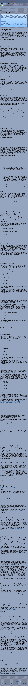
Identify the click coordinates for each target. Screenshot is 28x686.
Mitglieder (9, 3)
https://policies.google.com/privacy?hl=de (7, 332)
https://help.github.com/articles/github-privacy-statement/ (10, 402)
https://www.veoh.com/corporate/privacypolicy (8, 609)
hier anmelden (3, 21)
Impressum (9, 679)
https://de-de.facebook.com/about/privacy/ (7, 296)
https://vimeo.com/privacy (19, 510)
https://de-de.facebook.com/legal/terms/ (10, 297)
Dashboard (16, 3)
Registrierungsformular (8, 18)
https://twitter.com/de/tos (4, 367)
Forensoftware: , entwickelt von (14, 683)
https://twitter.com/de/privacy (15, 367)
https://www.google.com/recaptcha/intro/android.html (9, 558)
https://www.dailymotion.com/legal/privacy (7, 633)
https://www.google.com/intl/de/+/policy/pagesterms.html (10, 331)
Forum (3, 3)
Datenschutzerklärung (3, 679)
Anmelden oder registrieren (5, 1)
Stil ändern (17, 681)
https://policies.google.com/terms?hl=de (7, 330)
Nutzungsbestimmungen (15, 679)
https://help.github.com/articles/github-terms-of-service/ (10, 401)
